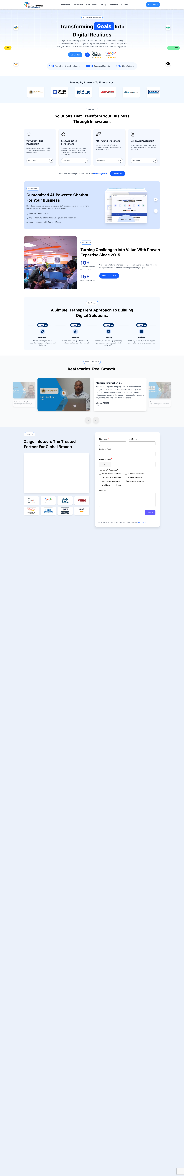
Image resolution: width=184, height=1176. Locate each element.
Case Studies (91, 5)
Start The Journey (109, 276)
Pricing (103, 5)
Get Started (153, 5)
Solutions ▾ (65, 5)
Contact (124, 5)
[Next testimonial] (96, 420)
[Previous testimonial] (88, 420)
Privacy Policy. (141, 522)
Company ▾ (113, 5)
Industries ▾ (78, 5)
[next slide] (156, 211)
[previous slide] (156, 199)
